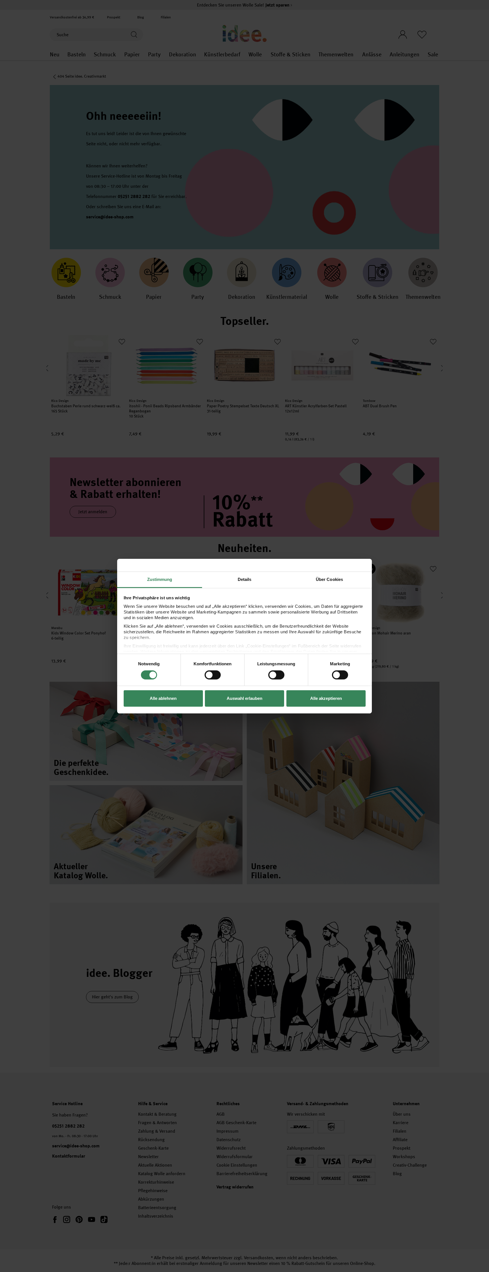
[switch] (213, 674)
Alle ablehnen (163, 698)
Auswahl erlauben (244, 698)
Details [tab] (245, 579)
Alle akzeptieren (326, 698)
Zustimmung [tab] (159, 579)
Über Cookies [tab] (329, 579)
